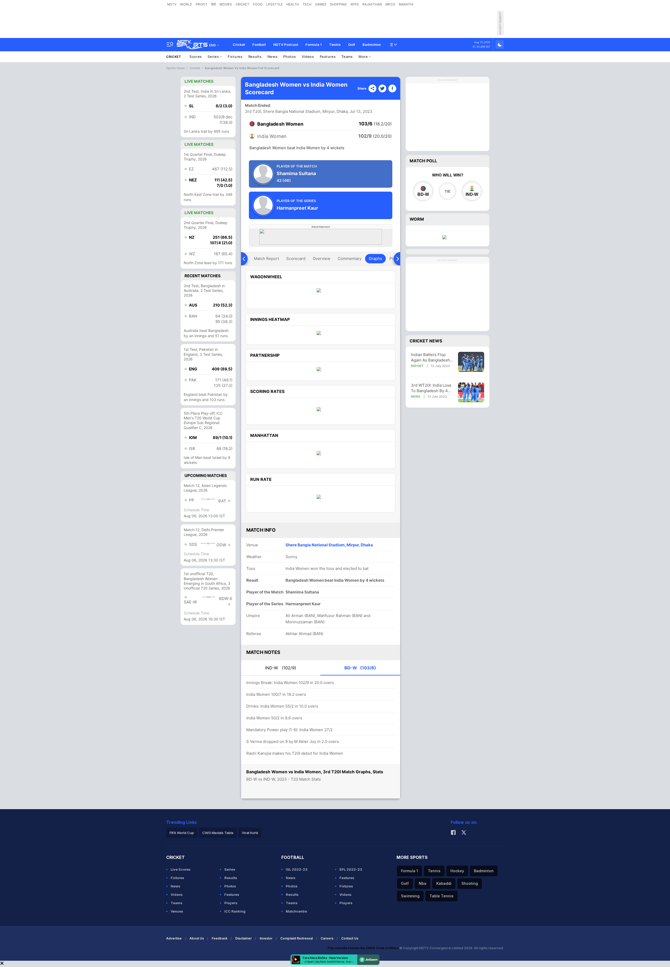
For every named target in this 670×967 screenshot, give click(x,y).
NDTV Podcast (285, 44)
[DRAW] (447, 191)
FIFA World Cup (182, 833)
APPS (354, 4)
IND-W (280, 667)
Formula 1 (313, 44)
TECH (307, 4)
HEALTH (292, 4)
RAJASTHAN (372, 4)
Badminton (371, 44)
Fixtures (235, 56)
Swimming (410, 896)
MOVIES (226, 4)
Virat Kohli (250, 833)
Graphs (375, 258)
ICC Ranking (234, 911)
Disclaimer (243, 938)
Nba (422, 883)
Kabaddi (443, 883)
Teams (347, 56)
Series (214, 56)
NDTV (171, 4)
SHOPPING (338, 4)
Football (259, 44)
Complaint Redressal (296, 938)
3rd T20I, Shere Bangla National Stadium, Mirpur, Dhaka (296, 111)
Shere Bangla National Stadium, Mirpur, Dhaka (329, 544)
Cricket (239, 44)
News (272, 56)
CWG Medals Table (217, 833)
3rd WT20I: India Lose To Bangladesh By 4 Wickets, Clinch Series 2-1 (432, 388)
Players (230, 903)
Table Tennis (441, 896)
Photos (289, 56)
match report (266, 258)
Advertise (174, 938)
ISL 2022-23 (297, 869)
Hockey (457, 871)
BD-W (360, 667)
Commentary (349, 258)
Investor (266, 938)
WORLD (186, 4)
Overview (321, 258)
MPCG (390, 4)
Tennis (335, 44)
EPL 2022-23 (350, 869)
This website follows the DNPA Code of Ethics (363, 948)
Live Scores (181, 869)
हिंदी (213, 4)
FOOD (258, 4)
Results (255, 56)
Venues (177, 911)
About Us (196, 938)
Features (328, 56)
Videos (308, 56)
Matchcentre (296, 911)
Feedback (219, 938)
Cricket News (426, 340)
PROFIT (202, 4)
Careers (327, 938)
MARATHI (406, 4)
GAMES (320, 4)
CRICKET (242, 4)
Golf (351, 44)
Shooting (469, 883)
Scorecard (295, 258)
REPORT (417, 366)
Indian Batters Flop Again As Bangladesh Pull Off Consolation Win (430, 357)
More (364, 56)
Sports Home (175, 68)
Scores (195, 56)
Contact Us (349, 938)
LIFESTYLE (274, 4)
